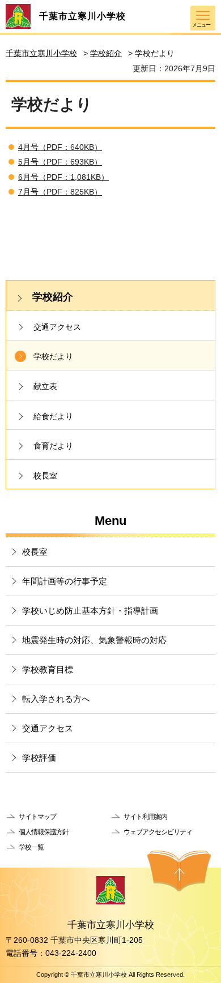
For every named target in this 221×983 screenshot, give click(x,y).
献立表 (45, 386)
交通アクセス (57, 326)
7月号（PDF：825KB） (60, 191)
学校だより (53, 356)
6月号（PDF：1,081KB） (63, 177)
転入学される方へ (56, 699)
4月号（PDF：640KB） (60, 147)
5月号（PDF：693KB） (60, 161)
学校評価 (39, 757)
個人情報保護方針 (44, 832)
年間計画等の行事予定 (64, 581)
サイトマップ (37, 817)
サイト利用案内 (145, 817)
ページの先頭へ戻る (179, 871)
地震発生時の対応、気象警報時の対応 (94, 640)
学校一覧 (31, 847)
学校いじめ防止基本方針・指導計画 (90, 610)
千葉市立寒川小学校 (41, 53)
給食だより (53, 416)
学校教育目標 (47, 669)
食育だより (53, 445)
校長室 (45, 475)
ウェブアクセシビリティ (158, 832)
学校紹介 (106, 53)
